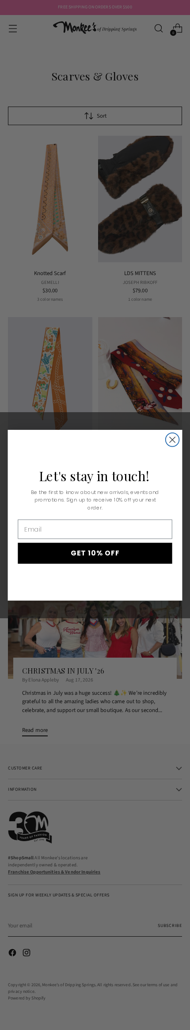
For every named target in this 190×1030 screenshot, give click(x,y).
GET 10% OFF (95, 553)
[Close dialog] (172, 439)
